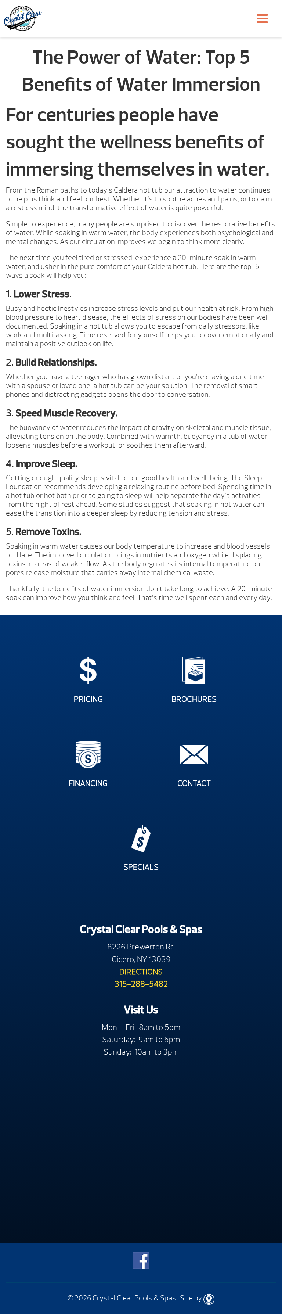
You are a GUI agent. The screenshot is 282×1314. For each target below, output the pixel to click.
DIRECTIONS (141, 971)
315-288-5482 (141, 984)
